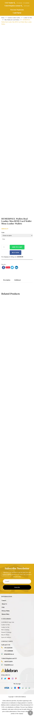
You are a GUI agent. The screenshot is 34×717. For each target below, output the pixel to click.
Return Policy (5, 614)
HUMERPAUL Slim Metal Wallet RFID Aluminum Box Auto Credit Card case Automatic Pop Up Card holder (17, 500)
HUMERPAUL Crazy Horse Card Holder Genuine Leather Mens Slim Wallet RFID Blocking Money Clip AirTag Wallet (17, 478)
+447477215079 (26, 5)
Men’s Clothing (5, 629)
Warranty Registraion (17, 10)
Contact (4, 600)
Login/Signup (17, 13)
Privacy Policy (6, 611)
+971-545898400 (26, 2)
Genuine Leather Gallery (14, 17)
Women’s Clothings (6, 632)
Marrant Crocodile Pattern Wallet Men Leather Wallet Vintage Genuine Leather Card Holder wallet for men (17, 334)
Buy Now (15, 252)
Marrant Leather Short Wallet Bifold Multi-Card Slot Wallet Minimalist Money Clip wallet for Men (17, 518)
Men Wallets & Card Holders (12, 19)
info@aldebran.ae (9, 654)
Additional (17, 280)
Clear (3, 239)
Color (2, 232)
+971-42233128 (19, 2)
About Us (4, 604)
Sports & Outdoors (6, 637)
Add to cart (17, 247)
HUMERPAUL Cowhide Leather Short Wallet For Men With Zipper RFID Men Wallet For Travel (17, 456)
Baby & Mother (5, 634)
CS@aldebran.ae (8, 665)
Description (6, 280)
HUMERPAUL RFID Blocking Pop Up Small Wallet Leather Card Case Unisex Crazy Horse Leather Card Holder (17, 434)
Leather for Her (5, 627)
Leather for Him (27, 17)
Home (2, 17)
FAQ (3, 607)
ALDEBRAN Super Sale (7, 622)
